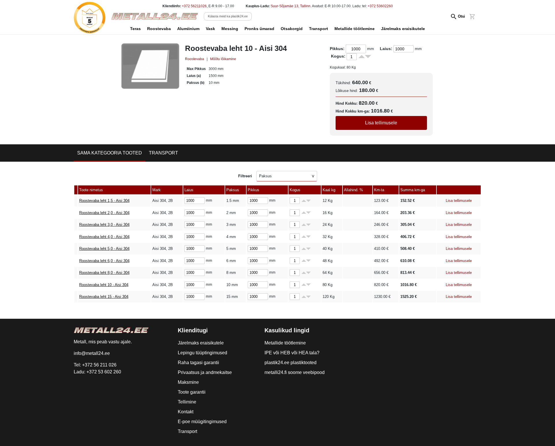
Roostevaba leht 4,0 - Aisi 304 (104, 237)
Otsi (461, 16)
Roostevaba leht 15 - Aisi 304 (103, 296)
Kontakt (185, 411)
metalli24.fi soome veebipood (294, 372)
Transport (318, 28)
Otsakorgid (292, 28)
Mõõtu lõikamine (223, 59)
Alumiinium (188, 28)
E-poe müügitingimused (202, 421)
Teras (135, 28)
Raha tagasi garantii (198, 362)
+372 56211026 (194, 6)
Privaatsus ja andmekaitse (205, 372)
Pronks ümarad (259, 28)
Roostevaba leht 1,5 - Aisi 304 (104, 200)
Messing (229, 28)
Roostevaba (159, 28)
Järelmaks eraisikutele (403, 28)
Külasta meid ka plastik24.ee (228, 16)
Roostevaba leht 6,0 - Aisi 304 (104, 261)
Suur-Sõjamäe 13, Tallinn (290, 6)
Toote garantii (192, 392)
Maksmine (188, 382)
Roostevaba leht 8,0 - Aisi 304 (104, 272)
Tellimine (187, 401)
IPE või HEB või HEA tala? (291, 352)
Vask (210, 28)
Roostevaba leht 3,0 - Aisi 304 (104, 224)
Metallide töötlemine (354, 28)
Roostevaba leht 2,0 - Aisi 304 (104, 213)
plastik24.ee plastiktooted (290, 362)
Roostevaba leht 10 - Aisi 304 (103, 285)
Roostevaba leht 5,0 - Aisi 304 (104, 248)
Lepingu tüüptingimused (202, 352)
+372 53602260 (380, 6)
